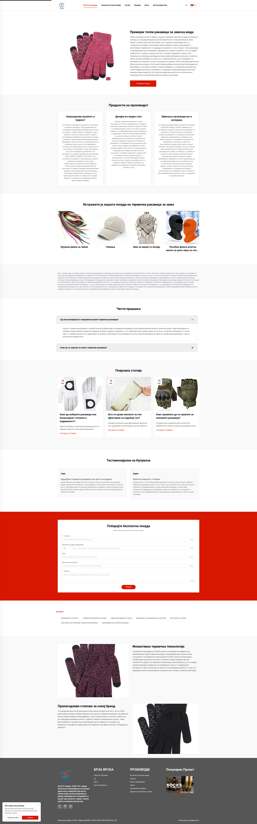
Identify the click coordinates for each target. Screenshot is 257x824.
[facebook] (60, 807)
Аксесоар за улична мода (139, 775)
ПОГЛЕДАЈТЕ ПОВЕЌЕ (68, 434)
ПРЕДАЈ (128, 587)
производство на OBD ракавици (115, 623)
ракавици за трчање (69, 618)
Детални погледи (74, 227)
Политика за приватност (189, 820)
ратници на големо (178, 618)
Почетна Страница (90, 5)
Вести (147, 5)
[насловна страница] (62, 5)
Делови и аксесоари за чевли (141, 792)
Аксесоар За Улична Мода (111, 5)
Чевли (132, 785)
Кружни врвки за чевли (74, 247)
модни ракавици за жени (121, 618)
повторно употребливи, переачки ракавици (79, 623)
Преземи (137, 5)
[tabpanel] (182, 784)
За (95, 779)
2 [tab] (183, 794)
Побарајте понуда (143, 83)
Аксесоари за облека (138, 788)
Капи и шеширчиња (137, 782)
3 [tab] (185, 794)
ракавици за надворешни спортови (151, 618)
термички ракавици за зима (94, 618)
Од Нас (127, 5)
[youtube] (65, 807)
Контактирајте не (100, 785)
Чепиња (110, 247)
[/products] (180, 785)
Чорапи (133, 779)
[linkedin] (71, 807)
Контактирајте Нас (160, 5)
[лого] (65, 774)
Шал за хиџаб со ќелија (146, 247)
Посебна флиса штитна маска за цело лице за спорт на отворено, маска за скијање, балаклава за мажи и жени (182, 249)
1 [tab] (180, 794)
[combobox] (67, 548)
